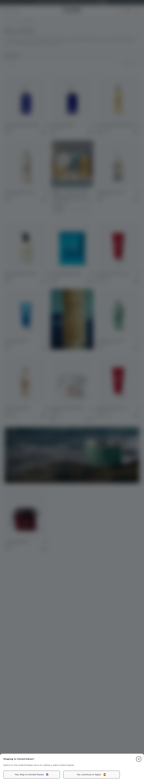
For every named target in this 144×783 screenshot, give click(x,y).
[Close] (139, 759)
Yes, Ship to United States (29, 774)
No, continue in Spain (89, 774)
